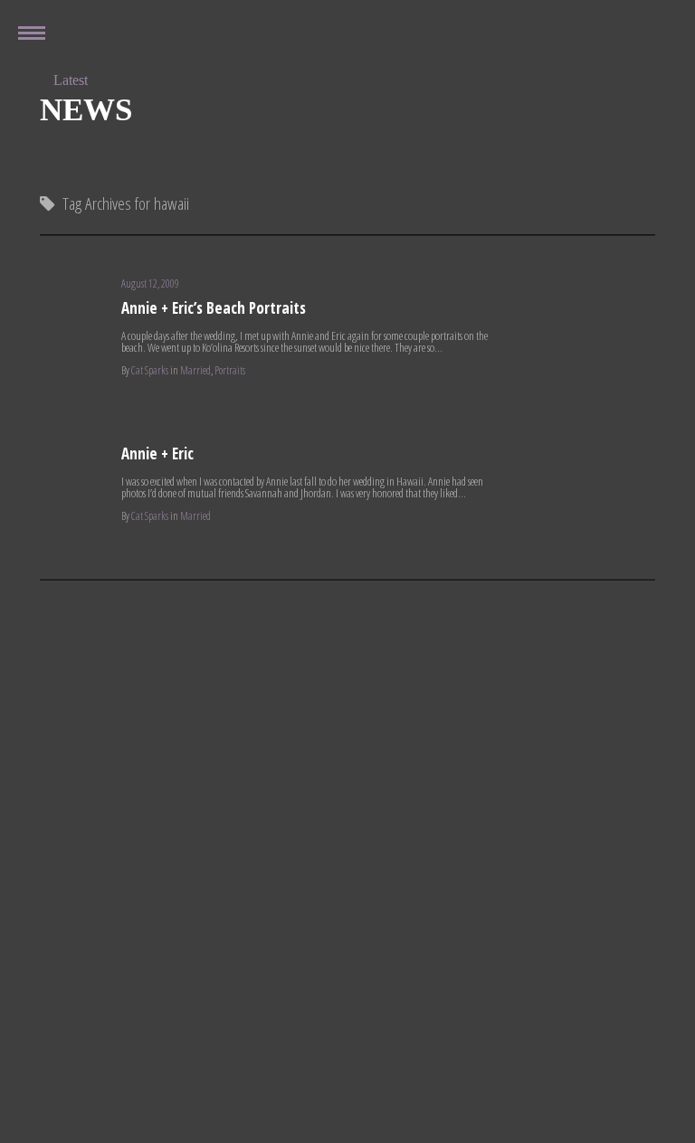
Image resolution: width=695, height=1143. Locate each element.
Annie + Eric (157, 453)
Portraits (229, 370)
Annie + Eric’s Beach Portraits (213, 308)
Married (195, 370)
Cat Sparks (149, 370)
